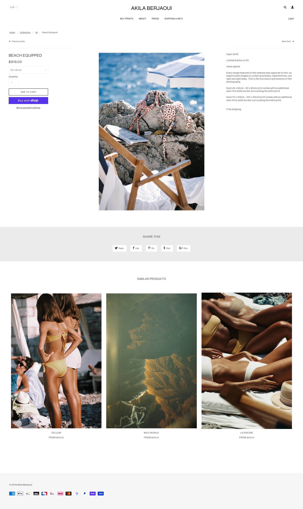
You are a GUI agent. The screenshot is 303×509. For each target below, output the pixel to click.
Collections (25, 32)
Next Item (286, 41)
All (36, 32)
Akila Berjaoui (151, 8)
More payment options (28, 107)
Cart (291, 19)
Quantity (13, 76)
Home (12, 32)
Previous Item (18, 41)
